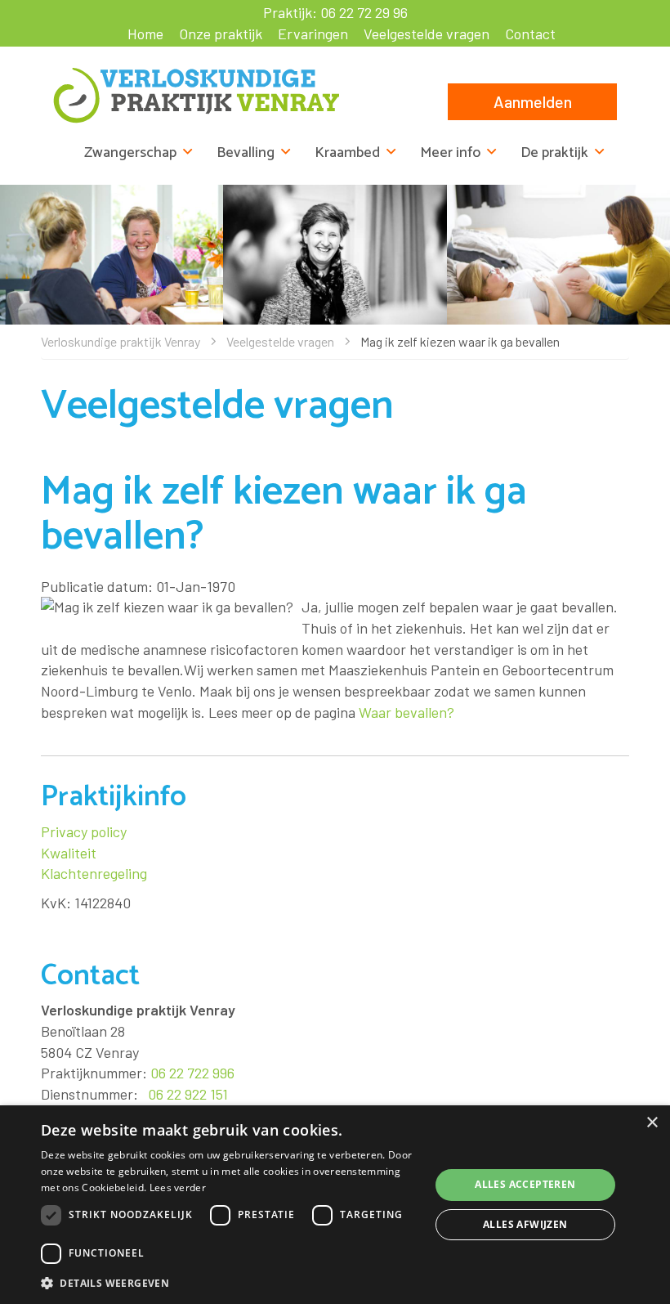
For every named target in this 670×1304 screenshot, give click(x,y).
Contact (530, 34)
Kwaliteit (68, 853)
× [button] (651, 1123)
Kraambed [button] (347, 153)
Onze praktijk (220, 34)
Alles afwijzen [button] (525, 1224)
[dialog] (335, 1204)
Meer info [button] (450, 153)
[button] (229, 1282)
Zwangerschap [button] (130, 153)
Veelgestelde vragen (426, 34)
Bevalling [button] (246, 153)
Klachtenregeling (94, 873)
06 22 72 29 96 (364, 12)
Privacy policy (84, 831)
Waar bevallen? (406, 712)
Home (145, 34)
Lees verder (178, 1187)
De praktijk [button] (554, 153)
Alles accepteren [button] (525, 1184)
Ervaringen (313, 34)
